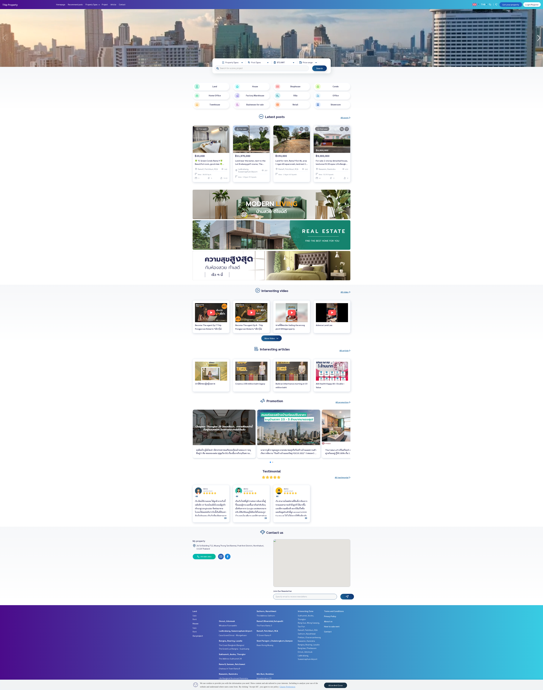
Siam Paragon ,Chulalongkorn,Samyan (275, 640)
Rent (195, 619)
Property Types (92, 4)
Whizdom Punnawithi (228, 625)
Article (113, 4)
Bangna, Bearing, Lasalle (230, 640)
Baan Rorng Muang (265, 645)
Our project (198, 635)
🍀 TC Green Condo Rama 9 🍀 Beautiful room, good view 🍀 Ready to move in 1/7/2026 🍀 (209, 162)
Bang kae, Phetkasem (307, 648)
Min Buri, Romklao (265, 674)
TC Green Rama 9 (264, 635)
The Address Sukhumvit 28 (230, 658)
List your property (511, 4)
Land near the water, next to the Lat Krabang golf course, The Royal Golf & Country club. (250, 162)
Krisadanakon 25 (264, 678)
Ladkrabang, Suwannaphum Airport (235, 631)
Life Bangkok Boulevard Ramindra (233, 678)
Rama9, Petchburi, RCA (267, 631)
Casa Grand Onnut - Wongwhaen (233, 635)
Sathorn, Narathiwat (266, 611)
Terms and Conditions (334, 611)
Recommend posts (75, 4)
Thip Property (10, 4)
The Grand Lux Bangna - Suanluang (234, 648)
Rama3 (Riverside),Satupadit (270, 621)
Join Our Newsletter (282, 591)
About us (328, 621)
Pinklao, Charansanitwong (309, 637)
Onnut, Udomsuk (227, 621)
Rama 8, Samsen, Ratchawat (232, 664)
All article (344, 350)
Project (105, 4)
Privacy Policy (330, 616)
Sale (195, 615)
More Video (270, 338)
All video (345, 292)
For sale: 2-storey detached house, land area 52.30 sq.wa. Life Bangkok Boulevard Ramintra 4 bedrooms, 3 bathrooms (332, 162)
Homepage (60, 4)
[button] (539, 38)
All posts (345, 117)
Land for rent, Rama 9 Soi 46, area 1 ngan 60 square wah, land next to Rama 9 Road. (291, 162)
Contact (122, 4)
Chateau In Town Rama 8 (229, 668)
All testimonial (342, 477)
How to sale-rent (332, 626)
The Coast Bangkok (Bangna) (231, 645)
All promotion (342, 402)
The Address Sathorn (266, 615)
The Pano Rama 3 (264, 625)
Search (319, 68)
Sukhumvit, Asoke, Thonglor (232, 654)
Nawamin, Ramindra (228, 674)
